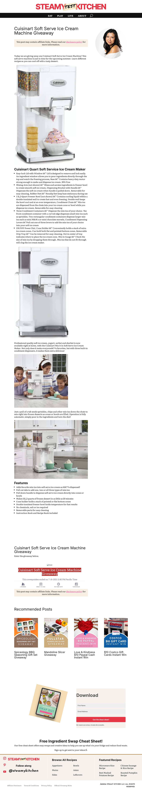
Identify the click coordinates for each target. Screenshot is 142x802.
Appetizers (57, 765)
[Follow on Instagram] (5, 758)
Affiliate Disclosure (14, 786)
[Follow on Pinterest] (5, 765)
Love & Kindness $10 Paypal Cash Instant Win (84, 655)
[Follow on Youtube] (5, 772)
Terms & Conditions (31, 786)
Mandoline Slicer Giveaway (54, 653)
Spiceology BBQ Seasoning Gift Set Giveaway (25, 655)
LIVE (70, 16)
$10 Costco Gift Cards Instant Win (115, 653)
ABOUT (82, 16)
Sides (54, 774)
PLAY (60, 16)
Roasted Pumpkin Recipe (129, 774)
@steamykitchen (23, 771)
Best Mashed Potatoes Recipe (106, 774)
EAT (50, 16)
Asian (76, 770)
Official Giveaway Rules (63, 786)
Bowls (76, 765)
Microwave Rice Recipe (106, 767)
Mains (55, 770)
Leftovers (77, 774)
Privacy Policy (46, 786)
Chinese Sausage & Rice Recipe (128, 767)
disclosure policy (74, 41)
